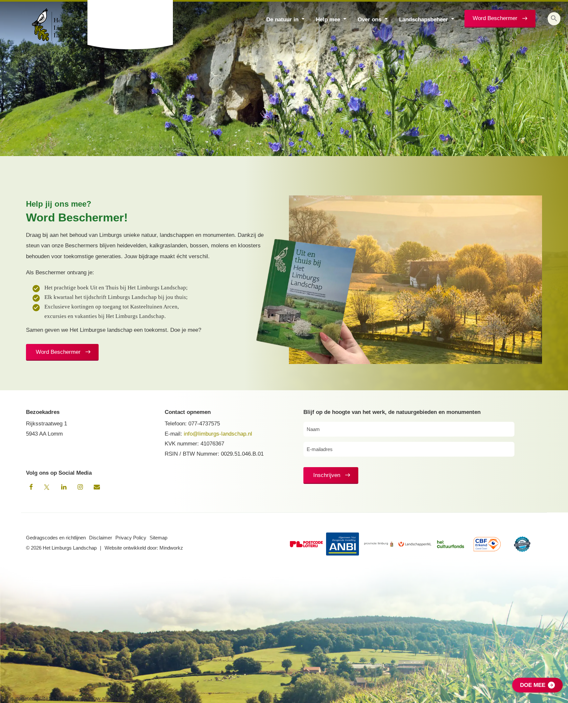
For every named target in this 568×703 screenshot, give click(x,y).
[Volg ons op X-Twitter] (47, 487)
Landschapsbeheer (423, 19)
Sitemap (158, 537)
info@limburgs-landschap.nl (218, 434)
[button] (554, 18)
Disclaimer (100, 537)
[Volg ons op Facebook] (31, 487)
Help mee (328, 19)
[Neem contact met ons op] (97, 487)
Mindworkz (171, 548)
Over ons (369, 19)
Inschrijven (326, 475)
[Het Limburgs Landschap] (131, 24)
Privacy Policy (130, 537)
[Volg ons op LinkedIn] (64, 487)
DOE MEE (532, 685)
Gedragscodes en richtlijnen (56, 537)
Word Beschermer (495, 18)
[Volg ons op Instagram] (80, 487)
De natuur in (282, 19)
